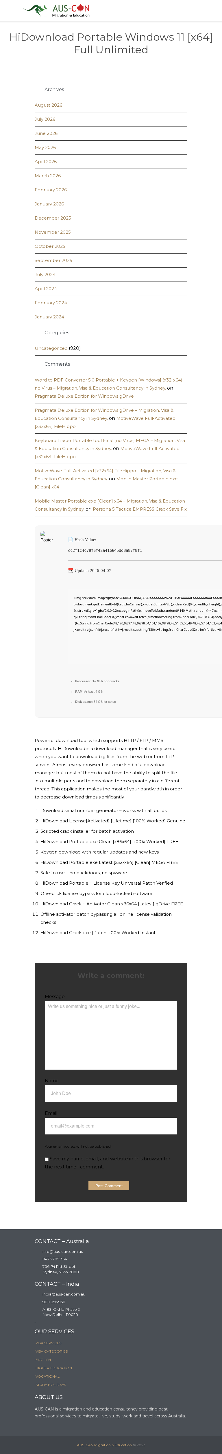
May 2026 (45, 147)
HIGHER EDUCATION (54, 1368)
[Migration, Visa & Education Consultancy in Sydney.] (56, 11)
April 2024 (46, 288)
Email (51, 1113)
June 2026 (46, 133)
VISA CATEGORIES (52, 1351)
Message (55, 996)
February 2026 (51, 189)
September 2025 (53, 260)
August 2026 (48, 105)
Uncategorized (51, 348)
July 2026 (45, 119)
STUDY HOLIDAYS (51, 1385)
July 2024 (45, 274)
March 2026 (48, 175)
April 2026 (46, 161)
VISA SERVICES (48, 1343)
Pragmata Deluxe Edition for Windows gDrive (84, 396)
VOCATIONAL (48, 1376)
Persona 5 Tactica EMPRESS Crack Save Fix (140, 509)
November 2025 (53, 232)
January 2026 (49, 204)
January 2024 (49, 317)
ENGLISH (43, 1359)
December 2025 (53, 218)
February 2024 (51, 302)
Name (52, 1080)
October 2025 (50, 246)
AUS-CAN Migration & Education (104, 1445)
